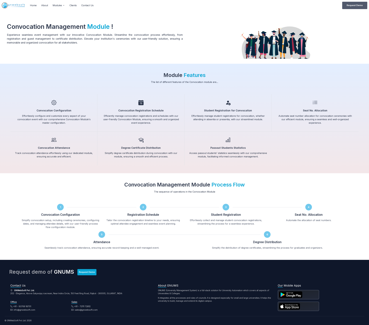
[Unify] (13, 5)
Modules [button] (57, 5)
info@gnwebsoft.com (24, 309)
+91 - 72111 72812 (82, 306)
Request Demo (355, 5)
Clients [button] (73, 5)
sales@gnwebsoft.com (86, 309)
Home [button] (33, 5)
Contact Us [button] (87, 5)
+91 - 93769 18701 (22, 306)
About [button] (44, 5)
